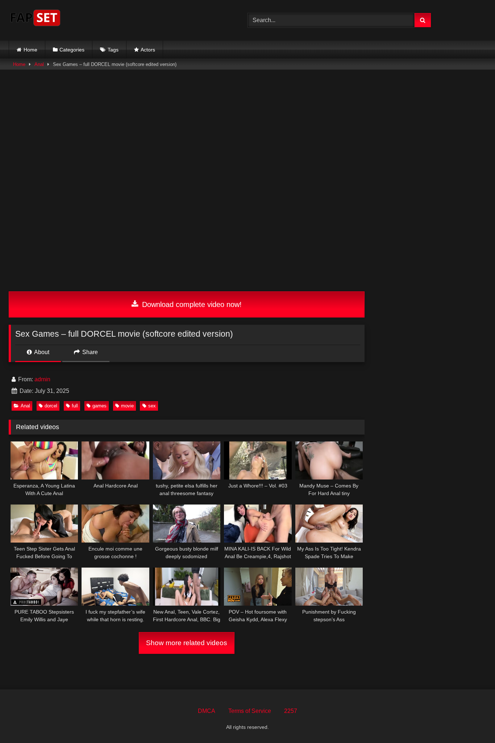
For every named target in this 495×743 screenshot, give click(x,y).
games (99, 405)
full (75, 405)
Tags (113, 50)
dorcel (51, 405)
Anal (39, 64)
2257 (290, 711)
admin (42, 379)
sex (152, 405)
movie (127, 405)
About (41, 352)
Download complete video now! (191, 304)
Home (30, 50)
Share (89, 352)
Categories (71, 50)
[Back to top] (473, 721)
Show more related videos (186, 643)
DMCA (206, 711)
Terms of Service (249, 711)
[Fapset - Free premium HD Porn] (35, 19)
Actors (148, 50)
